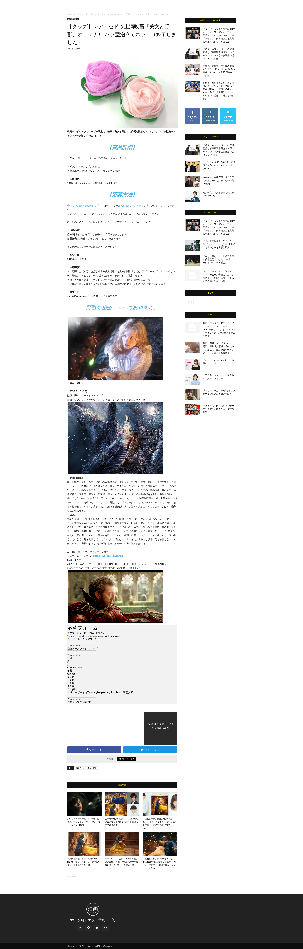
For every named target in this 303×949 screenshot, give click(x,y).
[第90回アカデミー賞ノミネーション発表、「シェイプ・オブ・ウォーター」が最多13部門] (84, 804)
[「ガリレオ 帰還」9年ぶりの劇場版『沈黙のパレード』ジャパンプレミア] (192, 166)
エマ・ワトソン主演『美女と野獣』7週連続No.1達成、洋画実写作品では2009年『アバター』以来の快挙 (122, 862)
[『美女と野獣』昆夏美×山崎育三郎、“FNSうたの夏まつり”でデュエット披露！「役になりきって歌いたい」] (160, 804)
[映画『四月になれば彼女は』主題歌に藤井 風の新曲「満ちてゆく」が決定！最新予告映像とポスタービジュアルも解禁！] (192, 347)
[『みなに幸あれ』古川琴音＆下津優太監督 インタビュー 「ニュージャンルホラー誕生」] (192, 260)
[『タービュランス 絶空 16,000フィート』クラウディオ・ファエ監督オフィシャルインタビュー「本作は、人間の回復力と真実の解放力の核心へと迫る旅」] (192, 33)
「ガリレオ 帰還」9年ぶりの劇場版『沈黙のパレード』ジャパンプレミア (219, 165)
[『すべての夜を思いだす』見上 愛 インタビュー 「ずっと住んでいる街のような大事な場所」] (192, 245)
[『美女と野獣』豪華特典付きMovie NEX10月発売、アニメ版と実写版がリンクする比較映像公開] (84, 844)
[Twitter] (97, 928)
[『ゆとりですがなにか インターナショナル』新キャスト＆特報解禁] (192, 409)
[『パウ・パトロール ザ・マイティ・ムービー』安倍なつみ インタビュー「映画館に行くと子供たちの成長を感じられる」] (192, 275)
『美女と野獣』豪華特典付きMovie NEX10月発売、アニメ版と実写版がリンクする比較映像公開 (83, 862)
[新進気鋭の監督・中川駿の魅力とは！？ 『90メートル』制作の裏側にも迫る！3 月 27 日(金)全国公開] (192, 69)
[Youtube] (105, 928)
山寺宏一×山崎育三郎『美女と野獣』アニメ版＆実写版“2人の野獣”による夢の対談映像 (122, 821)
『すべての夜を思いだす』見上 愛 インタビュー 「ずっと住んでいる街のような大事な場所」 (219, 244)
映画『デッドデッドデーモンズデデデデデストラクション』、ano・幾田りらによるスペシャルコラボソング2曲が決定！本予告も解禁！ (219, 329)
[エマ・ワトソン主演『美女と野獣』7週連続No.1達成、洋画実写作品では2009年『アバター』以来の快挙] (122, 844)
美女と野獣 (92, 768)
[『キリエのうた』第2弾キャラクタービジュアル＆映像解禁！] (192, 394)
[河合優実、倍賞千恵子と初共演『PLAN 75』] (192, 196)
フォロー (210, 109)
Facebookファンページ (131, 205)
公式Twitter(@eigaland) (82, 205)
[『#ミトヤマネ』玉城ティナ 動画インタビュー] (192, 364)
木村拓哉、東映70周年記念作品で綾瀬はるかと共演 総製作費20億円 (218, 180)
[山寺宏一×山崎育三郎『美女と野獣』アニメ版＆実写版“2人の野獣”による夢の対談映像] (122, 804)
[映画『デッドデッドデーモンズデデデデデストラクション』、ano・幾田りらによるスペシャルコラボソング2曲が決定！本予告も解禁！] (192, 327)
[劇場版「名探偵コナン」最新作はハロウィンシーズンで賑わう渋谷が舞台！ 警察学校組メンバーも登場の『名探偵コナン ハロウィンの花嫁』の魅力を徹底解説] (192, 86)
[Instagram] (88, 928)
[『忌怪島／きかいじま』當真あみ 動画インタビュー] (192, 379)
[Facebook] (80, 928)
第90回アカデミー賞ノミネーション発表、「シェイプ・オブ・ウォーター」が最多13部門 (83, 821)
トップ (70, 14)
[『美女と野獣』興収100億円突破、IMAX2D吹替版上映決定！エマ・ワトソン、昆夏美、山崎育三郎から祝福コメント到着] (160, 844)
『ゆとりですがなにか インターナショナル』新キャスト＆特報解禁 (218, 408)
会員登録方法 (81, 14)
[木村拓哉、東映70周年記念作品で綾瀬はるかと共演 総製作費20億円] (192, 181)
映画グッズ (80, 768)
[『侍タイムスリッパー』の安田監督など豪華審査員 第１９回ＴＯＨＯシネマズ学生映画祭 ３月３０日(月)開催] (192, 53)
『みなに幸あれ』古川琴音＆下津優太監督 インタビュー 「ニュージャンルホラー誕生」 (219, 259)
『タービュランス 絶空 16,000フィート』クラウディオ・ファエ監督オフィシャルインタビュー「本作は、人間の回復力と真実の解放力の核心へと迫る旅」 (219, 35)
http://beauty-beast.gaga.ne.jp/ (108, 555)
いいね (192, 109)
